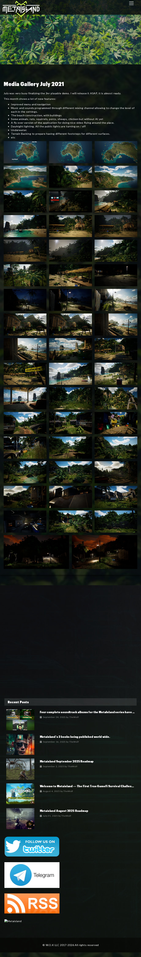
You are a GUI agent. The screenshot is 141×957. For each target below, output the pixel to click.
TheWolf (74, 717)
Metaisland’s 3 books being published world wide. (75, 736)
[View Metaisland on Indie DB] (12, 920)
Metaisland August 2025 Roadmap (64, 810)
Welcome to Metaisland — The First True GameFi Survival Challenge (87, 786)
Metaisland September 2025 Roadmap (67, 761)
